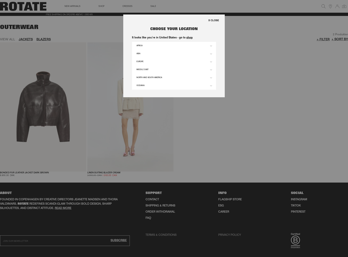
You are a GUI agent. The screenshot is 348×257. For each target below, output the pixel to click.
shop (189, 37)
